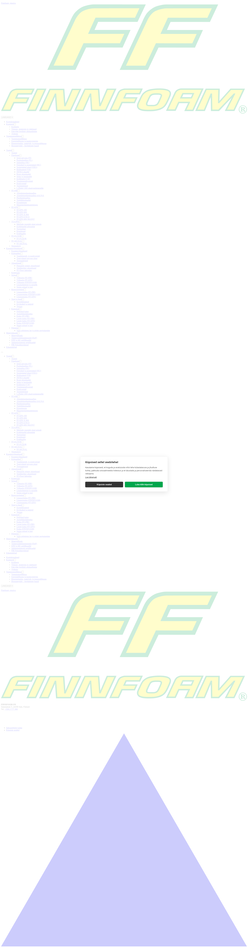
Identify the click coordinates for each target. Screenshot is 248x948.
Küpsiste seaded (104, 484)
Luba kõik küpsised (144, 484)
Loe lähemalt (91, 477)
